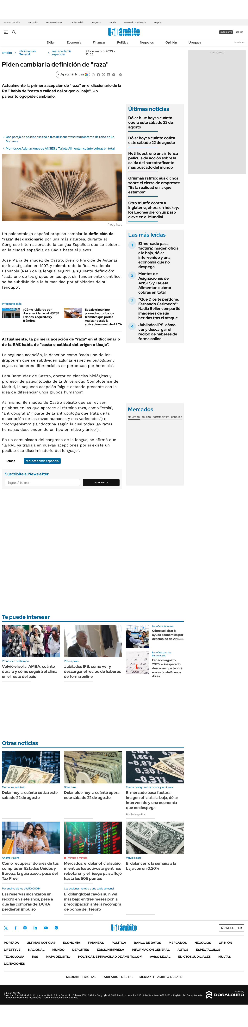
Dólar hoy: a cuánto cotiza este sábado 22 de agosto (151, 140)
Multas (224, 957)
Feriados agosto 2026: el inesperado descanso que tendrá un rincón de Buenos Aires (167, 668)
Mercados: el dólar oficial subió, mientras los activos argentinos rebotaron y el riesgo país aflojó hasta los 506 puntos (93, 871)
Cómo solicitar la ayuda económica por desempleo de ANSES (167, 635)
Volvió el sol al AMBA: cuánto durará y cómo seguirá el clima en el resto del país (29, 671)
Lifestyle (12, 950)
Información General (27, 53)
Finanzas (99, 42)
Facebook (15, 928)
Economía (74, 42)
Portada (11, 943)
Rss (35, 957)
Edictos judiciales (194, 957)
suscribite (226, 32)
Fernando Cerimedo (135, 22)
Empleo (158, 22)
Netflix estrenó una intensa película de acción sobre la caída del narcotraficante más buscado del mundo (153, 160)
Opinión (171, 42)
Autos (182, 950)
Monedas (134, 417)
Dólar (51, 42)
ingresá (239, 32)
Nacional (36, 950)
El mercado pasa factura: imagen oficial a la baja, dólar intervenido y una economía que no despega (158, 255)
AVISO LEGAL (160, 957)
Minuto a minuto (77, 857)
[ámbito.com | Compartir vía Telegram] (113, 74)
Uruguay (195, 42)
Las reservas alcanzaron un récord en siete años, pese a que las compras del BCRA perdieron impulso (27, 902)
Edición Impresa (110, 950)
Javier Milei (76, 22)
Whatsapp (56, 928)
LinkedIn (35, 928)
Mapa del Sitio (58, 957)
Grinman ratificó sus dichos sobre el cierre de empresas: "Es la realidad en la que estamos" (154, 185)
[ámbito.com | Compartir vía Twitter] (103, 74)
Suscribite (101, 482)
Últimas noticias (41, 943)
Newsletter (239, 42)
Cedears (176, 417)
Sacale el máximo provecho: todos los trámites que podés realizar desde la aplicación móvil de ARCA (103, 317)
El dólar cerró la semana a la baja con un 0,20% (151, 866)
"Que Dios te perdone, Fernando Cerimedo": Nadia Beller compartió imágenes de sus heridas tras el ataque (159, 308)
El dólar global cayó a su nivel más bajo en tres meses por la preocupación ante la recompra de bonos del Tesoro (92, 902)
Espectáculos (208, 950)
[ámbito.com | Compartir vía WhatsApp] (93, 74)
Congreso (96, 22)
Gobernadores (54, 22)
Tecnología (14, 957)
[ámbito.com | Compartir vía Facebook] (98, 74)
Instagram (25, 928)
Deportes (80, 950)
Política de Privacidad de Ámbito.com (110, 957)
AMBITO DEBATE (160, 977)
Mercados (33, 22)
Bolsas (146, 417)
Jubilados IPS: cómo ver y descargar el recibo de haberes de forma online (157, 331)
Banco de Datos (147, 943)
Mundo (58, 950)
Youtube (46, 927)
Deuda (112, 22)
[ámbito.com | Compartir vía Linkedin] (108, 74)
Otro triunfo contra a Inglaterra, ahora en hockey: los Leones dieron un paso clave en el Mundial (153, 209)
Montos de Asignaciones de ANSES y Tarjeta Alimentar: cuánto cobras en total (60, 148)
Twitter (6, 928)
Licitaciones (14, 964)
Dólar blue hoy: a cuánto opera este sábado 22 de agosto (150, 122)
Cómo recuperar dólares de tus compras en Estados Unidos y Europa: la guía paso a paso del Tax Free (30, 871)
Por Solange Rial (135, 814)
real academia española (61, 53)
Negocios (147, 42)
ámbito (7, 52)
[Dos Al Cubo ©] (225, 995)
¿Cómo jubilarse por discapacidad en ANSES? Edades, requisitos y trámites (41, 315)
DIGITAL (81, 977)
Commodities (161, 417)
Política (122, 42)
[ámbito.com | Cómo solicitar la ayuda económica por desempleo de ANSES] (137, 636)
